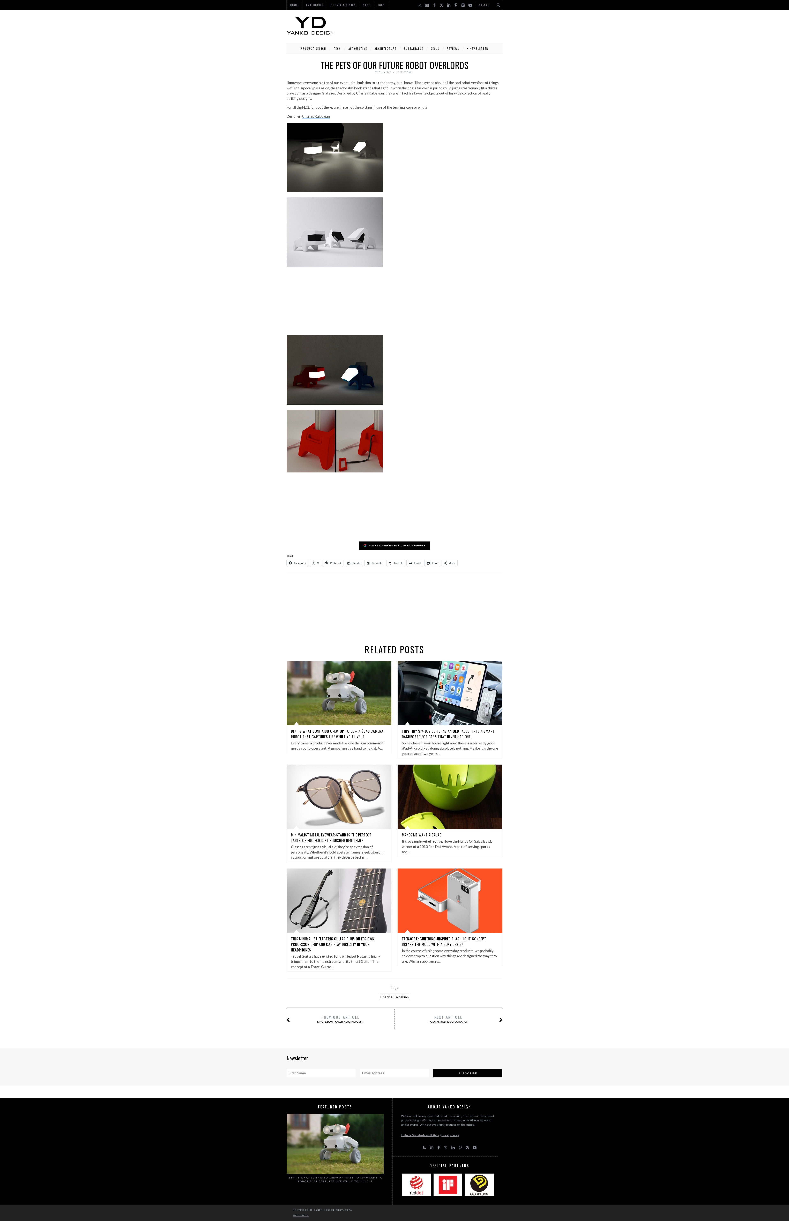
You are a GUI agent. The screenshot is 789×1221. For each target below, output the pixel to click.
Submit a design (343, 5)
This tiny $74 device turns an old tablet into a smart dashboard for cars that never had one (448, 733)
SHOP (367, 5)
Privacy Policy (450, 1135)
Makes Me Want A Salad (422, 834)
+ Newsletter (477, 48)
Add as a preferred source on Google (397, 545)
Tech (337, 48)
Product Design (313, 48)
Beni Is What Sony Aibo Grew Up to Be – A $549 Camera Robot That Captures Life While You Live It (337, 733)
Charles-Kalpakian (394, 997)
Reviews (453, 48)
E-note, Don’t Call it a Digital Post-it (340, 1018)
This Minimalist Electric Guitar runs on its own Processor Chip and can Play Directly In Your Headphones (332, 944)
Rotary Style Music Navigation (448, 1018)
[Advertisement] (427, 25)
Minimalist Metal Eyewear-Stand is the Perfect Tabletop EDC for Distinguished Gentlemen (331, 837)
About (294, 5)
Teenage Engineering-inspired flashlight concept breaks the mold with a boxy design (444, 941)
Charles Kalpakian (316, 116)
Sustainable (413, 48)
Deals (435, 48)
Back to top (300, 1215)
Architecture (385, 48)
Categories (315, 5)
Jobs (381, 5)
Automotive (357, 48)
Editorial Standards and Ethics (420, 1135)
